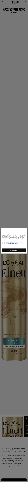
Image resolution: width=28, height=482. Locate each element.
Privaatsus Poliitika (14, 243)
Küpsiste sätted (14, 246)
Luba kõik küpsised (14, 250)
